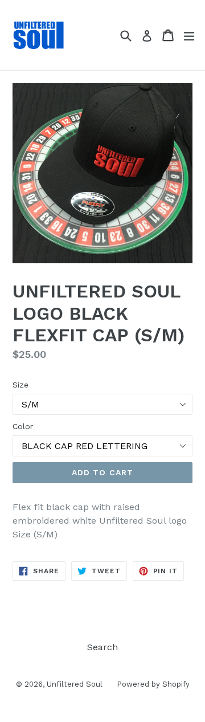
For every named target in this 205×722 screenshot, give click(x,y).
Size (20, 384)
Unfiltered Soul (74, 684)
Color (23, 426)
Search (102, 647)
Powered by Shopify (153, 684)
